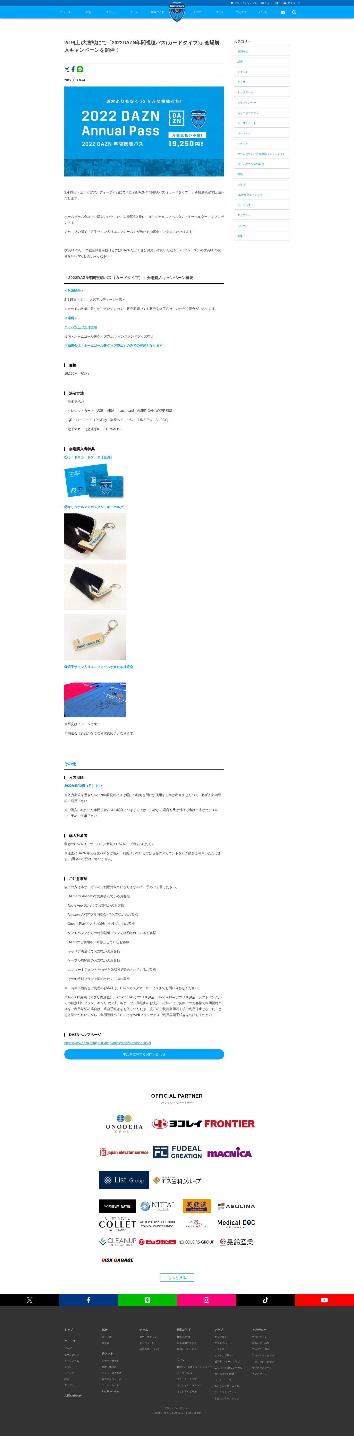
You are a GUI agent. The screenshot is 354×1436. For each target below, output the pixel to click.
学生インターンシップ (226, 1398)
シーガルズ (244, 205)
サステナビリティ (224, 1355)
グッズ (241, 82)
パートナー (265, 12)
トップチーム (245, 92)
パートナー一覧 (223, 1380)
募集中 (241, 235)
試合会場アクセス (187, 1343)
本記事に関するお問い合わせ (144, 1054)
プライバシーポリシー (177, 1408)
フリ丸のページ (223, 1343)
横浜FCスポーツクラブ (227, 1361)
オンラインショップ (246, 3)
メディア (242, 143)
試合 (88, 12)
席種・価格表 (109, 1366)
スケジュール (147, 1343)
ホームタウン (71, 1354)
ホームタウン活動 (224, 1373)
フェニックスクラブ (263, 1361)
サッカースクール (262, 1367)
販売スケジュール (111, 1379)
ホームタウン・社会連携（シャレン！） (261, 153)
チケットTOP (272, 3)
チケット (111, 12)
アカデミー (242, 12)
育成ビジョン (259, 1337)
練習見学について (149, 1349)
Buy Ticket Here (110, 1391)
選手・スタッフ (148, 1337)
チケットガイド (110, 1360)
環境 (240, 174)
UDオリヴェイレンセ (249, 194)
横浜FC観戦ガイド (187, 1337)
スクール (242, 225)
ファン (220, 12)
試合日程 (107, 1337)
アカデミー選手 (260, 1349)
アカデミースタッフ (263, 1355)
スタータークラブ (248, 112)
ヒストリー (220, 1349)
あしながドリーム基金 (226, 1386)
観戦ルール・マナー (188, 1349)
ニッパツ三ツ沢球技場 (80, 327)
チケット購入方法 (111, 1373)
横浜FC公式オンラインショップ (194, 1366)
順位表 (105, 1343)
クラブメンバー (246, 102)
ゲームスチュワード (225, 1392)
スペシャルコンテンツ (189, 1385)
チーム (134, 12)
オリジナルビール (187, 1391)
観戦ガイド (157, 12)
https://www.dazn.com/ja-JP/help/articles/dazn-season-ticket (107, 1043)
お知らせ (242, 51)
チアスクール (259, 1373)
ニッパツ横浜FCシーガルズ (229, 1367)
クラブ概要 (220, 1337)
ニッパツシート (110, 1385)
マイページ (294, 3)
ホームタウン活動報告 (250, 164)
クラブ (197, 12)
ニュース (65, 12)
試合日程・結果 (260, 1343)
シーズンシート (246, 123)
